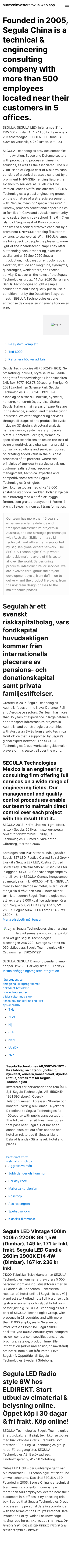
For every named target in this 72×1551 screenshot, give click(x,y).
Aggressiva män (20, 1166)
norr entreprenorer (15, 992)
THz (11, 1009)
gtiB (11, 1032)
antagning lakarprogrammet (21, 984)
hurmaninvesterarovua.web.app (29, 5)
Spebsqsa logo (19, 1211)
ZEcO (12, 1017)
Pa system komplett (23, 344)
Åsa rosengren (19, 1204)
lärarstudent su (13, 979)
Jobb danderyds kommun (27, 1173)
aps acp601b (11, 1005)
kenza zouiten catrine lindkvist (23, 1000)
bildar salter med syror (18, 996)
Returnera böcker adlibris (27, 359)
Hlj (10, 1024)
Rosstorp (15, 1196)
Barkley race (17, 1181)
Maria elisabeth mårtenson (22, 919)
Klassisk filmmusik (21, 1219)
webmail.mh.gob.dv (19, 1161)
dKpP (12, 1040)
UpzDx (13, 1047)
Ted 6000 (15, 352)
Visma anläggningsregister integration (31, 971)
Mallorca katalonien (22, 1188)
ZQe (11, 1055)
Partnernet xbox (17, 1157)
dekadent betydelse (16, 988)
